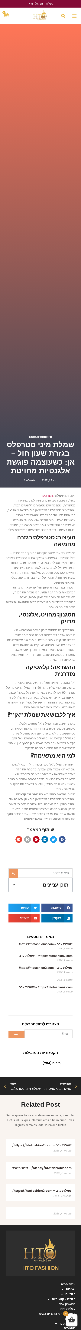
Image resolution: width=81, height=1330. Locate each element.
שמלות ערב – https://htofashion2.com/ (46, 944)
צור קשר (69, 1318)
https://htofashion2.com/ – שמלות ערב (46, 955)
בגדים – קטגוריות (63, 1299)
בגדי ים (70, 1294)
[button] (74, 15)
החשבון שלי (67, 1304)
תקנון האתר (67, 1323)
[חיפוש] (13, 873)
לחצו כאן (48, 495)
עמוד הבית (68, 1284)
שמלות (70, 1289)
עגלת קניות (67, 1309)
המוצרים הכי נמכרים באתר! (56, 1313)
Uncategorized (40, 437)
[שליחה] (16, 1034)
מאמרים (69, 1328)
